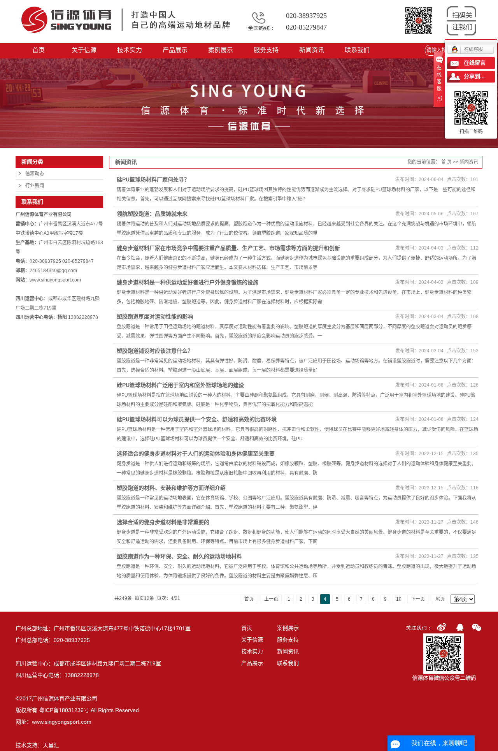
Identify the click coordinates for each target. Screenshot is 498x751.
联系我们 (357, 50)
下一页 (418, 599)
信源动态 (34, 173)
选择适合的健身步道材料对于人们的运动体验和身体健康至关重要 (196, 453)
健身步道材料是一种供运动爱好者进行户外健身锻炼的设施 (187, 282)
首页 (38, 50)
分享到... (474, 76)
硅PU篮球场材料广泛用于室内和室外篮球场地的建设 (180, 385)
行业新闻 (34, 185)
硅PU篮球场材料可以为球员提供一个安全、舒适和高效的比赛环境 (197, 419)
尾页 (440, 599)
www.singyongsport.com (61, 722)
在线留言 (475, 63)
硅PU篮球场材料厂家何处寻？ (153, 179)
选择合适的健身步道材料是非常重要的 (163, 522)
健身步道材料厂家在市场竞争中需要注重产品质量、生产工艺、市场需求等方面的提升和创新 (228, 248)
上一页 (271, 599)
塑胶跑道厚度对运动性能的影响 (155, 316)
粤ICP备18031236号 (64, 710)
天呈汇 (51, 745)
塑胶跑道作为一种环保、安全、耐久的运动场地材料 (179, 556)
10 (399, 599)
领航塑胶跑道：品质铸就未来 (152, 214)
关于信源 (84, 50)
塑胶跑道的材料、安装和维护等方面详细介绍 (171, 488)
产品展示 (175, 50)
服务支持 (266, 50)
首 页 (446, 162)
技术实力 (129, 50)
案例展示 (220, 50)
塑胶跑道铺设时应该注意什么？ (155, 351)
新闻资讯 (311, 50)
